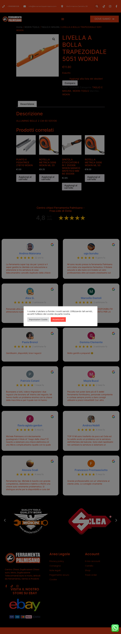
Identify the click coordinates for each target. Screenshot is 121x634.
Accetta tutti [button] (58, 319)
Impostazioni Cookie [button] (38, 319)
